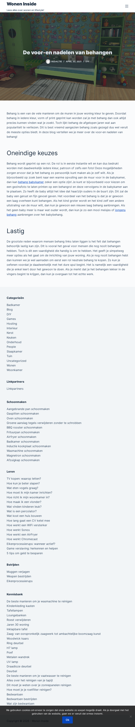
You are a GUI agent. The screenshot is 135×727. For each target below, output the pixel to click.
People (11, 346)
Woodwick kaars (18, 638)
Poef (10, 652)
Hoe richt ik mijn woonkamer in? (28, 497)
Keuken (11, 337)
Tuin (9, 356)
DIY (87, 61)
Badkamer (13, 305)
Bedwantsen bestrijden (22, 699)
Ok (67, 720)
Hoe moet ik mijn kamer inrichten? (29, 492)
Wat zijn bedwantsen (20, 703)
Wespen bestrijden (19, 576)
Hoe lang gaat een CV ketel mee (28, 520)
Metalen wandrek (18, 657)
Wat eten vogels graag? (22, 488)
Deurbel (12, 671)
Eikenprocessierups (20, 581)
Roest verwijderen (19, 620)
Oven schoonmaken (20, 418)
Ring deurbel (15, 643)
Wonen (11, 365)
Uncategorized (16, 361)
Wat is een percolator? (22, 511)
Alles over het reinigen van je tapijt (30, 680)
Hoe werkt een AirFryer (22, 534)
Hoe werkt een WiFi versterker (27, 525)
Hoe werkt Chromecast (22, 539)
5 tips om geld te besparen (25, 553)
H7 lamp (12, 648)
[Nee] (130, 716)
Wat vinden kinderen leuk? (24, 506)
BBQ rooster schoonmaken (24, 427)
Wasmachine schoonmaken (25, 450)
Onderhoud (14, 342)
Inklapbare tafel (17, 629)
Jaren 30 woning (18, 624)
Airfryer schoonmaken (21, 437)
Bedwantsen (15, 694)
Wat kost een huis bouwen (24, 516)
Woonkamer (14, 370)
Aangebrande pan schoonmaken (28, 409)
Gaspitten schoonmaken (23, 413)
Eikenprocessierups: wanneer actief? (31, 544)
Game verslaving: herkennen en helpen (32, 548)
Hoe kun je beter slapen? (23, 483)
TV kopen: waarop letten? (24, 478)
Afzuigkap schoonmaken (23, 460)
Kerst (10, 332)
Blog (10, 309)
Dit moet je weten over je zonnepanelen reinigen (39, 685)
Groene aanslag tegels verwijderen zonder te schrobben (44, 423)
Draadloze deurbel (19, 666)
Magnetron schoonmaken (23, 455)
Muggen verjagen (18, 571)
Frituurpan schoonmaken (23, 432)
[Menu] (126, 6)
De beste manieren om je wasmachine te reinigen (39, 601)
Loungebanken (16, 615)
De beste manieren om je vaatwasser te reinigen (39, 675)
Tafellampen (15, 610)
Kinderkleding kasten (21, 606)
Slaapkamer (14, 351)
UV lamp (12, 662)
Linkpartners (15, 388)
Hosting (12, 323)
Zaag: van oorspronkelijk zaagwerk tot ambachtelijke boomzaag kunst (54, 633)
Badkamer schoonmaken (23, 441)
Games (11, 319)
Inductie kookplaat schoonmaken (29, 446)
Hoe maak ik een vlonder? (24, 502)
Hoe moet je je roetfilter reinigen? (29, 689)
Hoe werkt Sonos (18, 530)
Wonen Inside (21, 4)
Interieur (12, 328)
